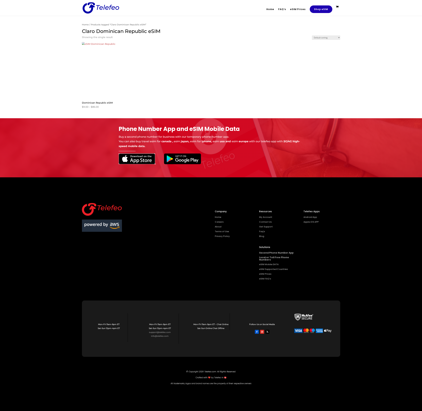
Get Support (266, 226)
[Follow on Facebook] (257, 332)
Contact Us (265, 221)
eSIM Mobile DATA (269, 264)
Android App (310, 217)
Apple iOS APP (311, 221)
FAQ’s (282, 9)
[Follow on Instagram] (262, 332)
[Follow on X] (267, 332)
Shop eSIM (321, 9)
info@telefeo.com (160, 336)
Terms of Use (222, 231)
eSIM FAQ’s (265, 278)
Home (270, 9)
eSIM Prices (298, 9)
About (218, 226)
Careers (219, 221)
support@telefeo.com (160, 332)
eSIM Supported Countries (273, 269)
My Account (265, 217)
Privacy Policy (222, 236)
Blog (261, 236)
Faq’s (262, 231)
